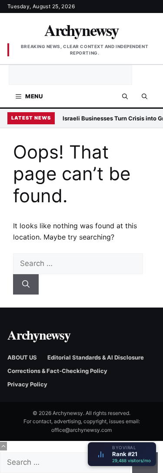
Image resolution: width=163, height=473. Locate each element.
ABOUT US (22, 357)
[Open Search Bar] (125, 96)
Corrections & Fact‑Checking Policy (57, 370)
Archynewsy (81, 30)
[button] (144, 96)
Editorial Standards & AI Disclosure (95, 357)
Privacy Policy (27, 384)
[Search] (26, 284)
